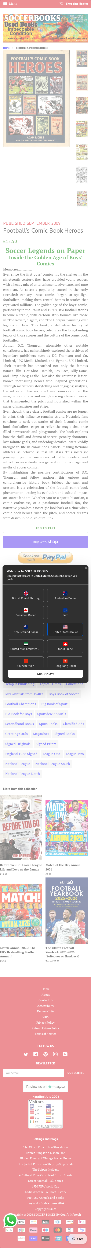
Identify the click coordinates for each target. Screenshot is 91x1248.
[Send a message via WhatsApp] (10, 1220)
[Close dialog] (86, 568)
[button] (26, 595)
